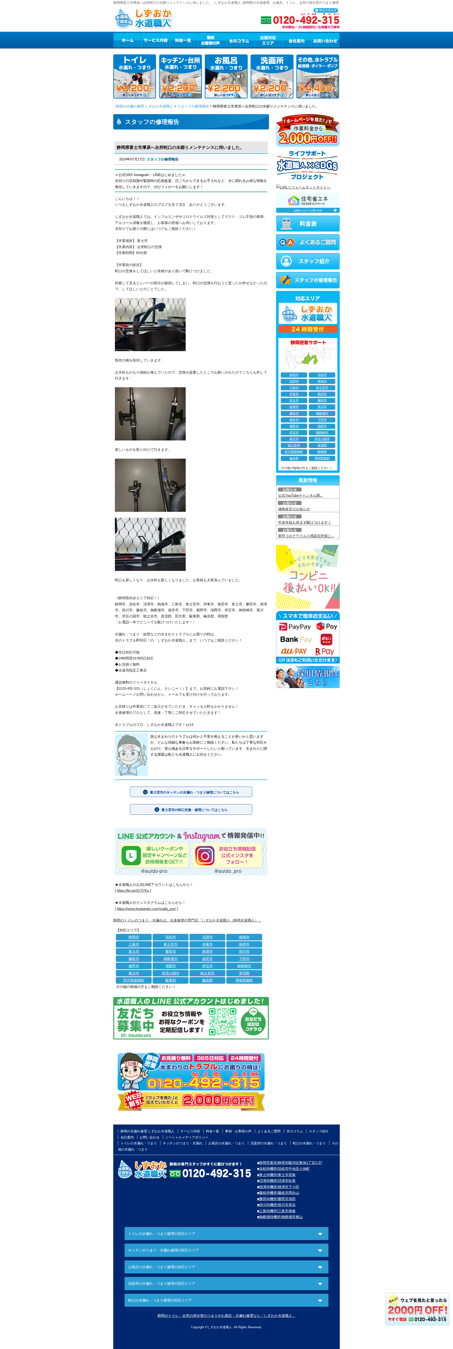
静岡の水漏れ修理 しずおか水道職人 (144, 106)
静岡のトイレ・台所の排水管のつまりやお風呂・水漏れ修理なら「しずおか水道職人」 (227, 1316)
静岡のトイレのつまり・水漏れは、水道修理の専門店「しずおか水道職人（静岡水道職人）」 (187, 920)
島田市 (244, 944)
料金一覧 (184, 39)
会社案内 (297, 39)
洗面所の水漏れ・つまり (269, 1143)
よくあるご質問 (269, 1131)
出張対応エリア (269, 39)
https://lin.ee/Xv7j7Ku (133, 890)
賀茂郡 (244, 973)
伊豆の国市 (171, 973)
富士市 (134, 951)
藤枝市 (134, 959)
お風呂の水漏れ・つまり (226, 1143)
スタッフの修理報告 (193, 106)
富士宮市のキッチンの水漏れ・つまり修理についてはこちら (194, 792)
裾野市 (134, 966)
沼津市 (207, 937)
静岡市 (134, 937)
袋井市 (207, 959)
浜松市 (170, 937)
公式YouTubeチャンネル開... (300, 495)
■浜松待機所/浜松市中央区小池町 (283, 1169)
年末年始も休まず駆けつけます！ (304, 522)
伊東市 (207, 944)
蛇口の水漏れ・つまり (309, 1143)
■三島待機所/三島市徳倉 (276, 1211)
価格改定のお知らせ (294, 509)
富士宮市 (171, 944)
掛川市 (244, 951)
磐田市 (170, 951)
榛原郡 (207, 980)
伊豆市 (207, 966)
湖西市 (170, 966)
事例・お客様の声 (212, 39)
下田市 (244, 959)
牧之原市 (207, 973)
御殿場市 (171, 959)
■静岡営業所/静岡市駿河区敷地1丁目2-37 (289, 1163)
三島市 (134, 944)
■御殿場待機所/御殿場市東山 (280, 1217)
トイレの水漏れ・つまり (139, 1143)
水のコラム (240, 39)
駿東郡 (170, 980)
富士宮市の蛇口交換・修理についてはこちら (195, 810)
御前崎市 (244, 966)
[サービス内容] (147, 39)
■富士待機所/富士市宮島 (276, 1175)
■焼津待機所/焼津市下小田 (278, 1187)
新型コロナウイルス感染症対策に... (306, 536)
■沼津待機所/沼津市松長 (276, 1181)
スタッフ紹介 (319, 1131)
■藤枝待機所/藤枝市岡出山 (278, 1193)
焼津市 (207, 951)
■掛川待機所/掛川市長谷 (276, 1205)
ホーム (127, 39)
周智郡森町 (244, 980)
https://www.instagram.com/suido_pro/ (146, 909)
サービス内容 (155, 39)
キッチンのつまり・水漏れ (182, 1143)
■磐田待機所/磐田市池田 (276, 1199)
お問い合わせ (325, 39)
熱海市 (244, 937)
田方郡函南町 (133, 980)
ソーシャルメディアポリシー (186, 1137)
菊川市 (134, 973)
